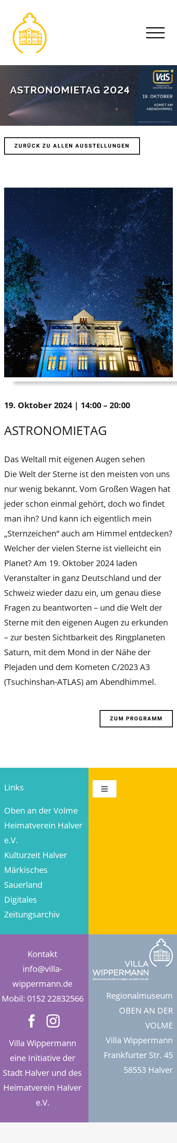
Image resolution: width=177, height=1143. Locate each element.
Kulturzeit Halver (35, 855)
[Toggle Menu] (155, 32)
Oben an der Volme (41, 810)
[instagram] (53, 1021)
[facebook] (31, 1021)
